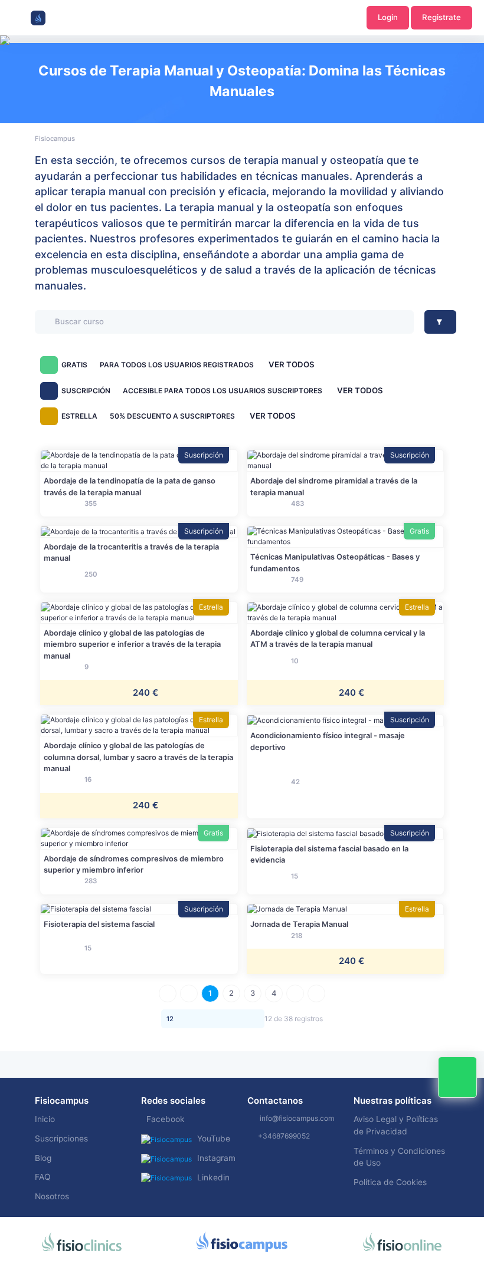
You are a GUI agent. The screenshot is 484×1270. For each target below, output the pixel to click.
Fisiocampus (55, 138)
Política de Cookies (390, 1182)
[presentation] (10, 76)
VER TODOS (292, 364)
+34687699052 (284, 1135)
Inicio (45, 1119)
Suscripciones (61, 1138)
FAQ (43, 1177)
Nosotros (52, 1196)
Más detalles (139, 460)
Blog (43, 1158)
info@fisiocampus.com (297, 1118)
